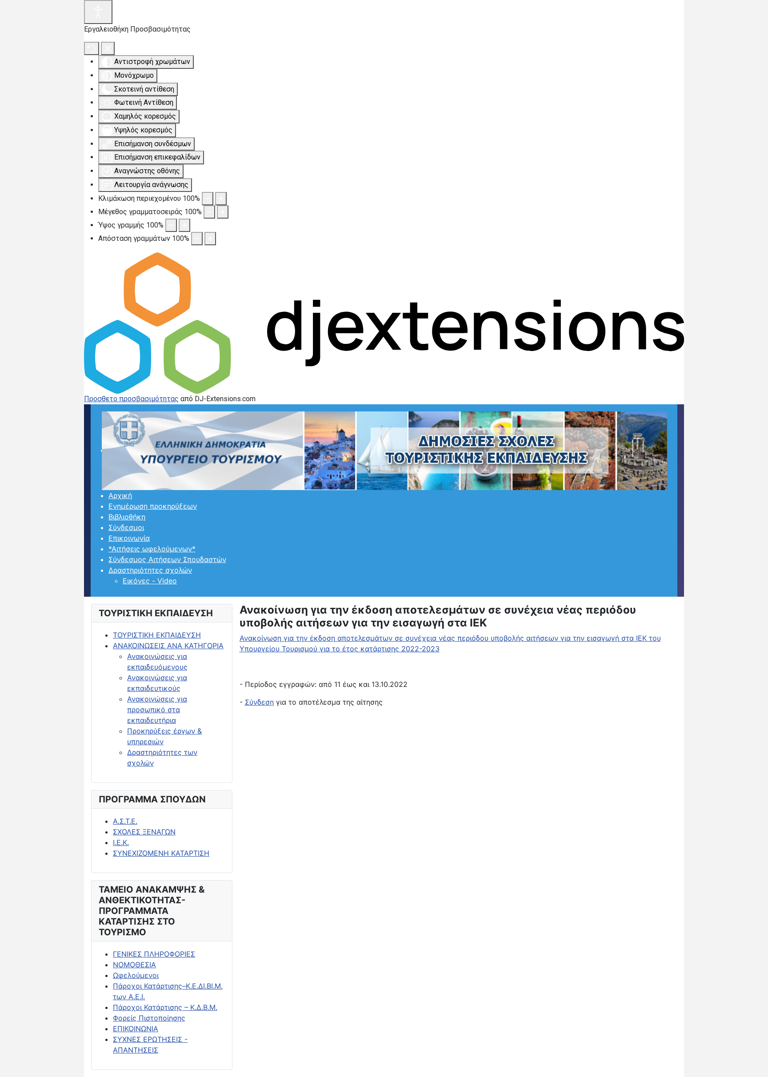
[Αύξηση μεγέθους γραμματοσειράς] (222, 212)
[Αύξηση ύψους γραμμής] (184, 225)
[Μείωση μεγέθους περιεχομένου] (207, 198)
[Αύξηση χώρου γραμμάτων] (210, 238)
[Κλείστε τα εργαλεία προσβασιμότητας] (108, 48)
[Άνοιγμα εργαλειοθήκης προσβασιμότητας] (98, 12)
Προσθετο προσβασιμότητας (131, 399)
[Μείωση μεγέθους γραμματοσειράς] (209, 212)
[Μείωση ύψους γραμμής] (171, 225)
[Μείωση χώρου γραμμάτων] (197, 238)
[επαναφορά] (91, 48)
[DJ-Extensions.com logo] (384, 322)
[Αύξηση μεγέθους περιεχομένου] (221, 198)
